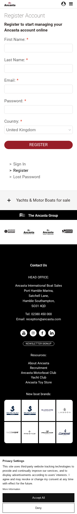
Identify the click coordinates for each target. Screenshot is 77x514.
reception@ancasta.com (43, 319)
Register (38, 144)
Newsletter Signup (39, 343)
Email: (10, 80)
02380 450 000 (41, 314)
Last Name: (15, 59)
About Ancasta (38, 363)
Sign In (19, 164)
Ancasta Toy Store (38, 382)
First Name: (15, 39)
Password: (14, 100)
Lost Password (26, 176)
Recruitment (38, 368)
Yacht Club (38, 377)
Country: (12, 121)
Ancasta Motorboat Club (38, 373)
